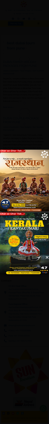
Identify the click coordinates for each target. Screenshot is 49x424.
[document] (24, 212)
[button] (47, 257)
